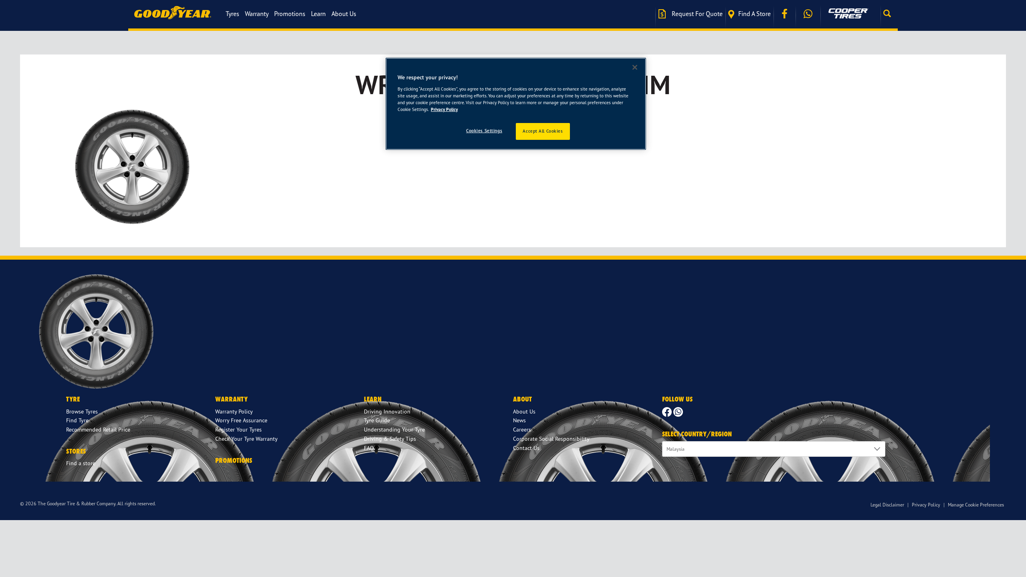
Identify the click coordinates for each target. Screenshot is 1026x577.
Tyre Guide (377, 420)
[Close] (635, 67)
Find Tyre (77, 420)
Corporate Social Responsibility (551, 438)
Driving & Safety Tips (390, 438)
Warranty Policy (234, 411)
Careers (522, 429)
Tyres (232, 14)
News (519, 420)
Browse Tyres (82, 411)
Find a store (754, 14)
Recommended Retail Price (98, 429)
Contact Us (526, 447)
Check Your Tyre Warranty (246, 438)
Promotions (289, 14)
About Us (343, 14)
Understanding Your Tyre (394, 429)
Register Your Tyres (238, 429)
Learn (318, 14)
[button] (889, 13)
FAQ (369, 447)
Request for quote (696, 14)
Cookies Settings (484, 130)
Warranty (257, 14)
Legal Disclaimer (887, 505)
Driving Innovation (387, 411)
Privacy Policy (926, 505)
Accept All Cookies (543, 131)
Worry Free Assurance (241, 420)
